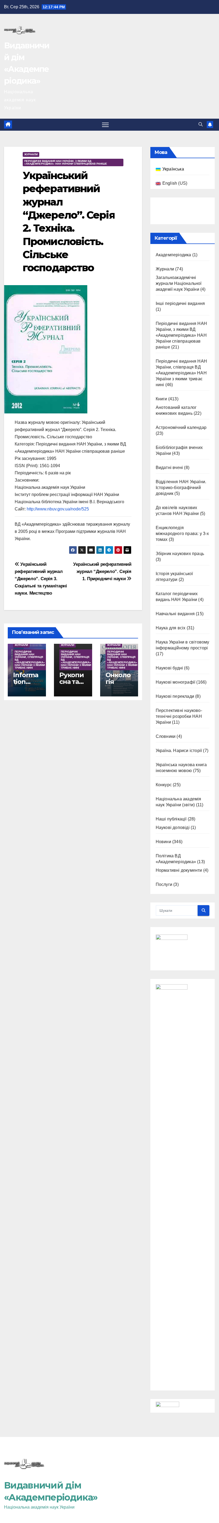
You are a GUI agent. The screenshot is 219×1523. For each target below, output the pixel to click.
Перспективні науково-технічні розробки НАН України (179, 716)
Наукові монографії (175, 682)
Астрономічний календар (181, 427)
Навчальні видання (175, 613)
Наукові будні (169, 668)
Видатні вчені (169, 467)
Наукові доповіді (173, 827)
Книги (161, 399)
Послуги (164, 884)
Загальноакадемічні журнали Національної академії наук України (179, 283)
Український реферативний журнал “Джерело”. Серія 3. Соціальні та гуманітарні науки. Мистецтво (41, 578)
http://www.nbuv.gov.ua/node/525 (58, 509)
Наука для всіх (171, 628)
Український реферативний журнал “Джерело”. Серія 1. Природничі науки (102, 571)
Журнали (31, 154)
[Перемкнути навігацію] (105, 125)
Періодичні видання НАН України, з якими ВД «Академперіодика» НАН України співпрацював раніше (65, 162)
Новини (163, 841)
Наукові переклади (175, 696)
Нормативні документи (179, 870)
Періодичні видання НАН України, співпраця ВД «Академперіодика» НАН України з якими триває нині (30, 659)
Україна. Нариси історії (179, 750)
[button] (200, 124)
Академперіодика (173, 255)
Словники (166, 736)
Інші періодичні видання (180, 303)
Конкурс (164, 784)
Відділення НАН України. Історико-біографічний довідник (181, 487)
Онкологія (118, 678)
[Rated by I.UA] (167, 1405)
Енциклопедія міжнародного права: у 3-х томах (182, 533)
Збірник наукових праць (180, 553)
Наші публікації (171, 819)
